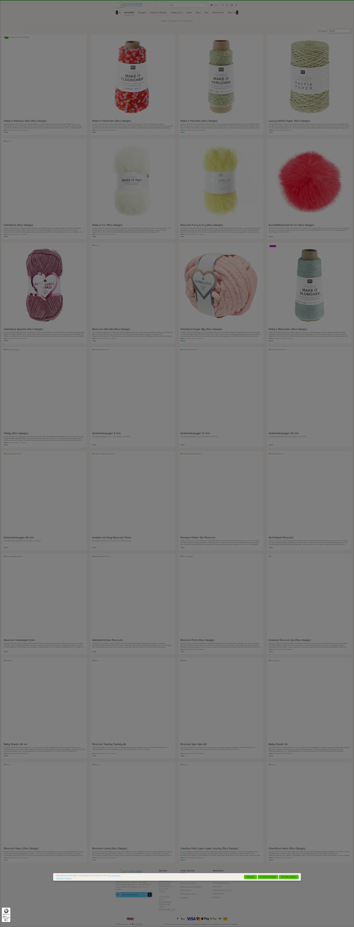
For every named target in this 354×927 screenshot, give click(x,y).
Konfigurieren (250, 877)
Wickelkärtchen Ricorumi (107, 640)
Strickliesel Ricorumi (281, 537)
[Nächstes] (237, 12)
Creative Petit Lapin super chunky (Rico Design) (209, 848)
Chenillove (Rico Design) (18, 225)
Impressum (217, 897)
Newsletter (184, 898)
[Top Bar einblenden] (236, 5)
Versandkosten (196, 924)
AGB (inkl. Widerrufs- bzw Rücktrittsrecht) (222, 892)
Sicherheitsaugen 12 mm (195, 433)
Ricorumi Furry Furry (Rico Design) (201, 225)
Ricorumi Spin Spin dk (193, 744)
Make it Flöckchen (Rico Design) (111, 120)
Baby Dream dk (278, 744)
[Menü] (9, 909)
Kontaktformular (165, 902)
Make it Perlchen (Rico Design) (198, 120)
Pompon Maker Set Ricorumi (197, 537)
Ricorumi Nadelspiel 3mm (19, 640)
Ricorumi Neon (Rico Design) (21, 848)
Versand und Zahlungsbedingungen (221, 881)
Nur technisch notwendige (268, 877)
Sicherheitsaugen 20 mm (284, 433)
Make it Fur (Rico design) (107, 225)
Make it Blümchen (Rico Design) (288, 329)
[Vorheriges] (117, 12)
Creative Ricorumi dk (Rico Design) (290, 640)
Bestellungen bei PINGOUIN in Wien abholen (191, 888)
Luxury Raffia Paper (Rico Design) (289, 120)
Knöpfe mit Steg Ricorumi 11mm (111, 537)
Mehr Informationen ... (114, 875)
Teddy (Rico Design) (16, 433)
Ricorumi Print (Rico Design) (197, 640)
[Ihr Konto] (227, 5)
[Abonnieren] (150, 895)
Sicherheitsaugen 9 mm (106, 433)
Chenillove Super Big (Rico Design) (201, 329)
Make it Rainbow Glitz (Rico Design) (25, 120)
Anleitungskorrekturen (188, 894)
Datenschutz (217, 886)
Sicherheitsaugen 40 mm (19, 537)
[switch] (6, 920)
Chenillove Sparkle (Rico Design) (23, 329)
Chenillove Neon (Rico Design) (287, 848)
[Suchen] (206, 5)
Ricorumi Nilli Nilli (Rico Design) (111, 329)
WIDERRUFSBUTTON (167, 909)
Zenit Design (139, 924)
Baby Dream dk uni (15, 744)
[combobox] (187, 5)
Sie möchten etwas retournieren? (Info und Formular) (192, 881)
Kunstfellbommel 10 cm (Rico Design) (291, 225)
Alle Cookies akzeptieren (288, 877)
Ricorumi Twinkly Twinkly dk (109, 744)
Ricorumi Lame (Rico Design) (109, 848)
